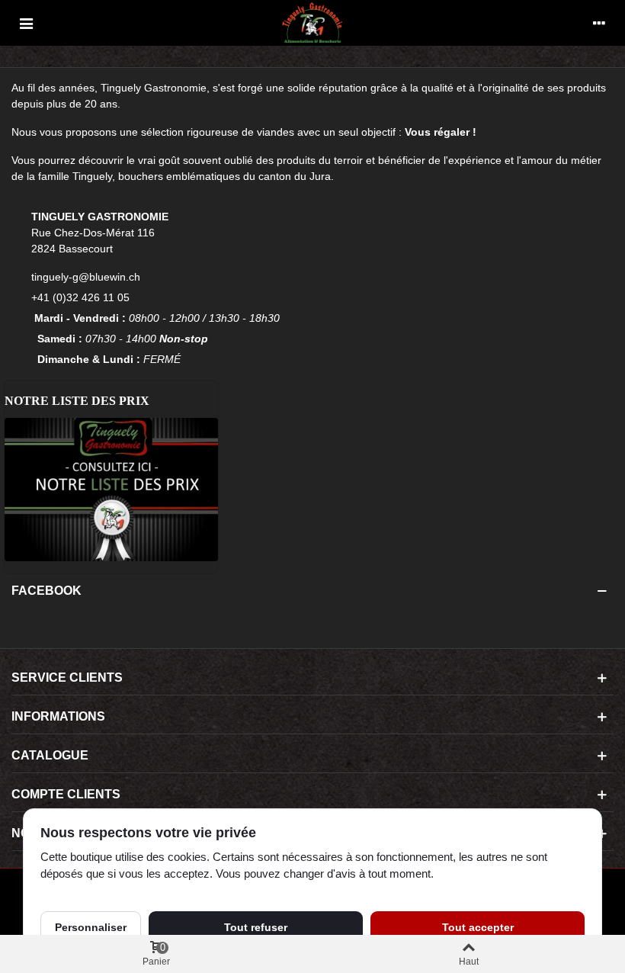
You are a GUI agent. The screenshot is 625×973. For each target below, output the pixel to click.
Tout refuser (255, 927)
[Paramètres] (599, 22)
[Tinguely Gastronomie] (312, 22)
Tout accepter (478, 927)
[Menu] (25, 22)
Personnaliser (91, 927)
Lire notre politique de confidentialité (128, 891)
